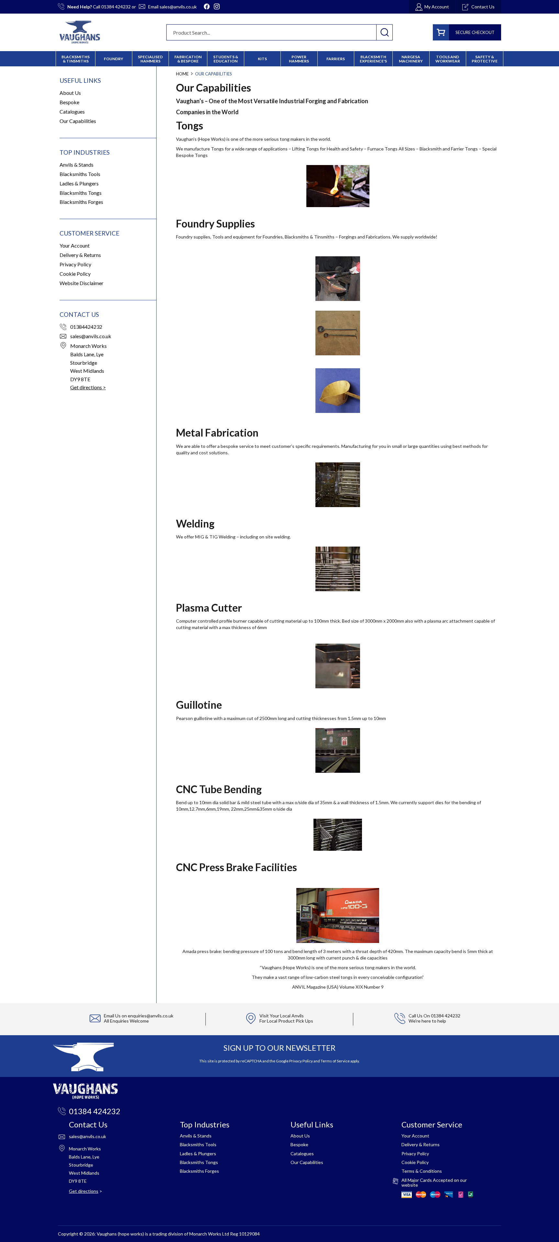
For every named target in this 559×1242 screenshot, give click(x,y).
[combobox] (279, 32)
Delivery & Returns (80, 255)
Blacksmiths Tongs (81, 193)
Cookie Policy (75, 274)
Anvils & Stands (76, 164)
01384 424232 (116, 6)
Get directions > (88, 387)
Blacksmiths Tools (80, 174)
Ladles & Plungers (79, 183)
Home (183, 73)
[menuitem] (187, 59)
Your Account (75, 245)
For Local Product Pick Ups (286, 1021)
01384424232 (86, 327)
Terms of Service (335, 1061)
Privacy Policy (75, 264)
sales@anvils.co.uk (178, 6)
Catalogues (72, 111)
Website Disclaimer (82, 283)
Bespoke (69, 102)
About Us (70, 93)
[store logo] (80, 32)
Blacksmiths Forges (81, 202)
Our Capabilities (78, 121)
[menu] (279, 58)
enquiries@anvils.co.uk (150, 1015)
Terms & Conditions (421, 1171)
